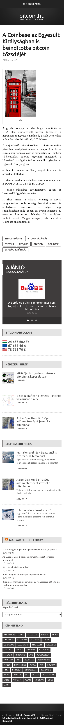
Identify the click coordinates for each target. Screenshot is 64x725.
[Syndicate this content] (6, 539)
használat (44, 650)
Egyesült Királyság (15, 249)
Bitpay (55, 635)
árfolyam (39, 680)
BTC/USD (38, 244)
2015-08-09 (21, 468)
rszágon (36, 218)
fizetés (19, 650)
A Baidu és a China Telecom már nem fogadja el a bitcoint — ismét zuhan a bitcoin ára (32, 306)
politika (51, 665)
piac (41, 665)
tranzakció (45, 670)
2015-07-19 (21, 428)
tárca (6, 675)
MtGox (7, 665)
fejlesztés (51, 645)
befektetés (32, 635)
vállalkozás (48, 675)
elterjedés (37, 645)
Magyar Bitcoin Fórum (26, 539)
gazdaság (31, 650)
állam (28, 680)
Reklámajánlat (46, 718)
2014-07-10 (21, 402)
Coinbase (53, 244)
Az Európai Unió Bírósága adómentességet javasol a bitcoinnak (33, 421)
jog (31, 655)
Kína (19, 660)
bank (21, 635)
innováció (20, 655)
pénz (6, 670)
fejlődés (8, 650)
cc (3, 715)
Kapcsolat (7, 721)
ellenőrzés (23, 645)
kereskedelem (43, 655)
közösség (29, 660)
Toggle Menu (33, 4)
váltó (6, 680)
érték (50, 680)
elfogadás (9, 645)
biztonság (9, 640)
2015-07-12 (21, 525)
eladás (46, 640)
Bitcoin (44, 635)
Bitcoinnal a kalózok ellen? (33, 509)
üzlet (6, 685)
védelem (17, 680)
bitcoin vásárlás (37, 238)
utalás (35, 675)
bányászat (22, 640)
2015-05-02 (9, 59)
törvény (17, 675)
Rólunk (19, 715)
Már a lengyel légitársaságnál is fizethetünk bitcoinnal (36, 454)
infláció (8, 655)
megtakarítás (43, 660)
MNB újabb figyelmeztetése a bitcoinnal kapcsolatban (35, 375)
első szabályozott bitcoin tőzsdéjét (34, 131)
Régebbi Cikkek (10, 607)
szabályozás (31, 670)
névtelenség (20, 665)
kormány (8, 660)
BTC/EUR (9, 244)
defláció (35, 640)
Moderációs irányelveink (26, 718)
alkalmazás (9, 635)
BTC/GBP (23, 244)
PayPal (33, 665)
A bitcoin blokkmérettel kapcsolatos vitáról (24, 574)
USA (27, 675)
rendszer (16, 670)
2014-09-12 (21, 380)
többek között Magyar (16, 218)
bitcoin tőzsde (13, 238)
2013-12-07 (32, 313)
